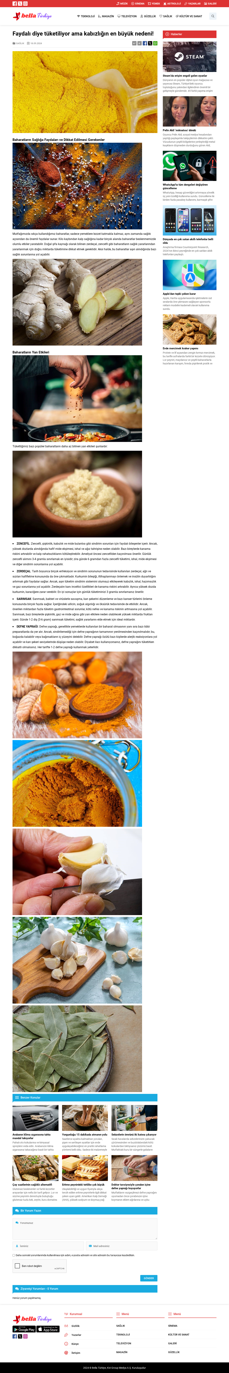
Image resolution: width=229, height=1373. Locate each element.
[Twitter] (20, 3)
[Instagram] (25, 3)
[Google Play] (24, 1330)
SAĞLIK (20, 43)
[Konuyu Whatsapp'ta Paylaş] (155, 43)
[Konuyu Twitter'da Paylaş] (150, 43)
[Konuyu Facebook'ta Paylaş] (145, 43)
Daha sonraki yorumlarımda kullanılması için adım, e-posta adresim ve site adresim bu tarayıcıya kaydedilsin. (75, 1255)
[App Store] (48, 1330)
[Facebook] (15, 3)
